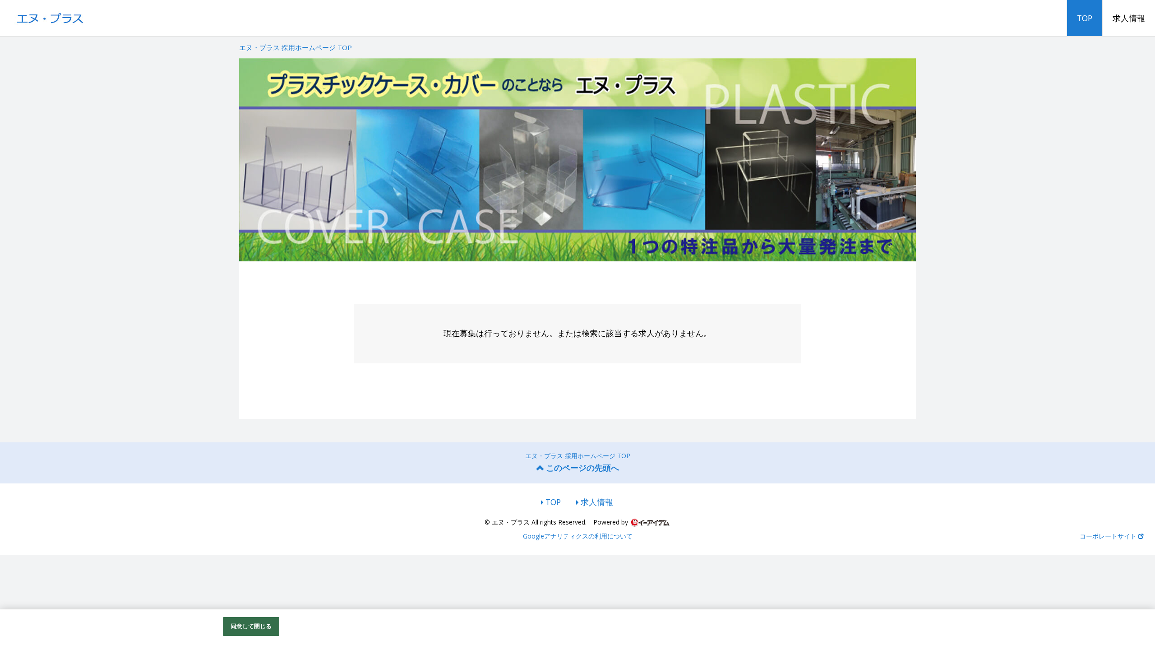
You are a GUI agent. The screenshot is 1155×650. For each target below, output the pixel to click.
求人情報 (1129, 18)
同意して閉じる (251, 626)
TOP (1084, 18)
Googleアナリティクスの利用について (578, 536)
